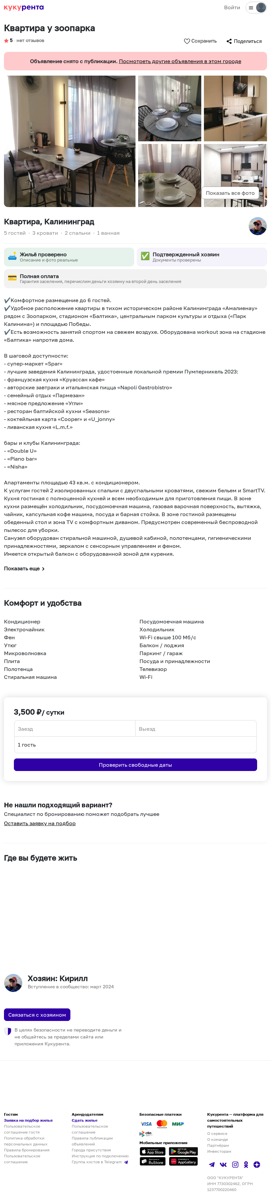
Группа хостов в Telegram (97, 1161)
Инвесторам (219, 1151)
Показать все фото (230, 193)
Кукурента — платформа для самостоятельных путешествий (235, 1120)
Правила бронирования (27, 1149)
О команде (217, 1139)
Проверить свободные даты (135, 764)
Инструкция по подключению (100, 1155)
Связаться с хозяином (37, 1014)
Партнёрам (218, 1145)
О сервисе (217, 1133)
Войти (232, 7)
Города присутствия (91, 1149)
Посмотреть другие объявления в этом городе (180, 61)
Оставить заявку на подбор (40, 823)
